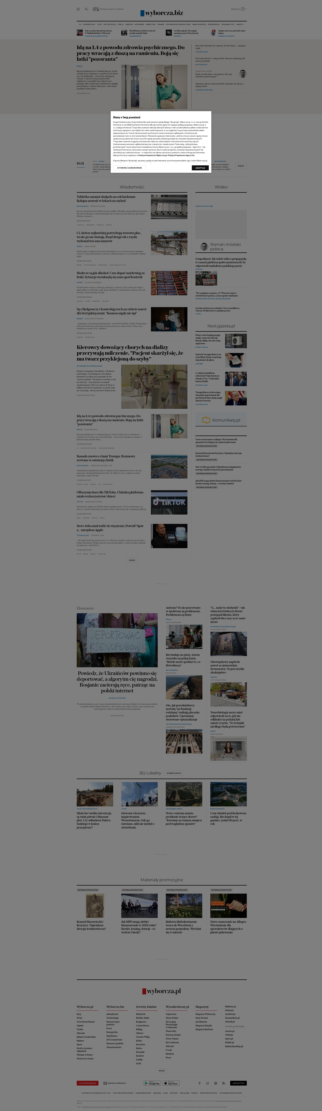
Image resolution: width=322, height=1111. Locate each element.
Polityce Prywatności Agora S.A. (181, 155)
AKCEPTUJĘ (200, 168)
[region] (161, 142)
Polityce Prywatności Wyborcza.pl (152, 155)
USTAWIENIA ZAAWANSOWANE (129, 168)
